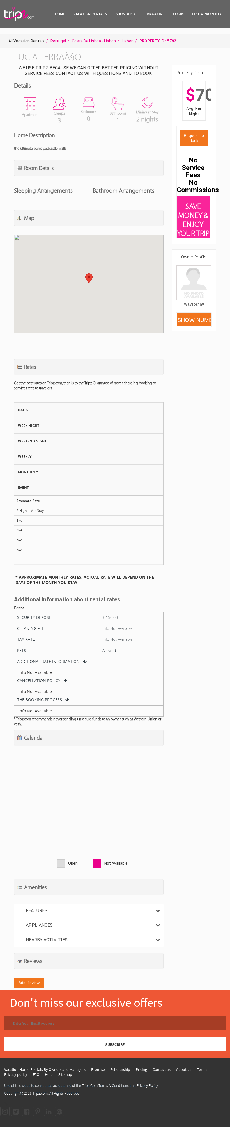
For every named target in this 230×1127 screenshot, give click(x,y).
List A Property (207, 13)
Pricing (141, 1069)
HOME (60, 13)
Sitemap (65, 1074)
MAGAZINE (156, 13)
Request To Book (194, 138)
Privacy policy (15, 1074)
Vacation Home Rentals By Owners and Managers (45, 1069)
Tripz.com (40, 1093)
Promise (98, 1069)
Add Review (29, 982)
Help (49, 1074)
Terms (202, 1069)
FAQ (36, 1074)
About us (183, 1069)
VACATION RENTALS (90, 13)
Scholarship (120, 1069)
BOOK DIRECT (126, 13)
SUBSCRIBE (115, 1044)
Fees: (19, 607)
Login (178, 13)
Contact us (162, 1069)
